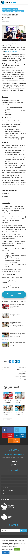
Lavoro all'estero (7, 9)
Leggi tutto (6, 552)
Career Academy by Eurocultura (10, 479)
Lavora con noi (6, 493)
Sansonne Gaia (6, 370)
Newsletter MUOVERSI (8, 490)
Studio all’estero (7, 487)
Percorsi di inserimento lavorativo (11, 481)
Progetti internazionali (8, 484)
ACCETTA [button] (17, 549)
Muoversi (15, 9)
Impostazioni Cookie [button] (7, 549)
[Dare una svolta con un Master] (5, 335)
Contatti (14, 461)
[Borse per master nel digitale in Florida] (5, 344)
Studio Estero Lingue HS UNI (18, 11)
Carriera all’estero (7, 476)
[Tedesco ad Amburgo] (5, 315)
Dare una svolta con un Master (17, 333)
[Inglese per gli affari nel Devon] (5, 306)
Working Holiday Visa (11, 51)
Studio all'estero (6, 11)
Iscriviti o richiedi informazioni (14, 294)
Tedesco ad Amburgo (15, 314)
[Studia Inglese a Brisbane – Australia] (5, 324)
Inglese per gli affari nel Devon (17, 304)
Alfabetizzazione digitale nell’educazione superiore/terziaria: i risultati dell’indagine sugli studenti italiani (20, 374)
